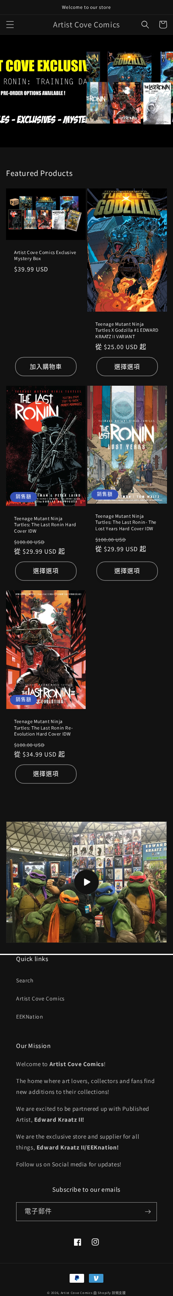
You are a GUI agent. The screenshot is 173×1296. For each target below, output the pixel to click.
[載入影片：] (86, 882)
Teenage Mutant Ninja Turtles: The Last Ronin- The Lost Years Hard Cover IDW (126, 522)
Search (25, 980)
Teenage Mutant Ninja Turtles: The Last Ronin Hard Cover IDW (45, 524)
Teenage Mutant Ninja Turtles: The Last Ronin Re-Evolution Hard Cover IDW (43, 727)
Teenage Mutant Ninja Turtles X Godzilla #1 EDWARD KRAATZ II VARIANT (127, 330)
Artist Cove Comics (40, 998)
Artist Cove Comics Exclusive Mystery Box (45, 255)
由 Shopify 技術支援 (109, 1292)
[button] (10, 24)
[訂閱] (148, 1211)
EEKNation (29, 1016)
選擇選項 (127, 366)
